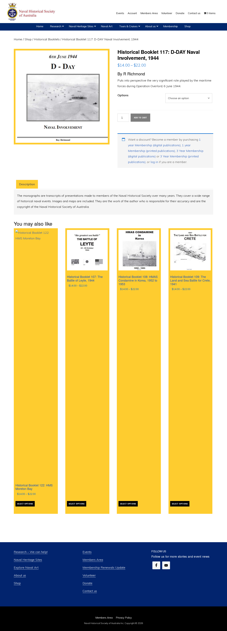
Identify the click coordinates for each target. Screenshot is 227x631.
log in (154, 162)
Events (87, 552)
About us (20, 575)
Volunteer (89, 575)
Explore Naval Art (26, 567)
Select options (25, 503)
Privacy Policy (124, 617)
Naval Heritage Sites (28, 560)
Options (122, 95)
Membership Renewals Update (104, 567)
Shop (28, 39)
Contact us (90, 591)
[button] (219, 10)
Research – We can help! (31, 552)
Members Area (93, 560)
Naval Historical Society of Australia (32, 11)
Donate (87, 583)
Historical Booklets (47, 39)
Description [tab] (27, 184)
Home (18, 39)
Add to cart (140, 117)
